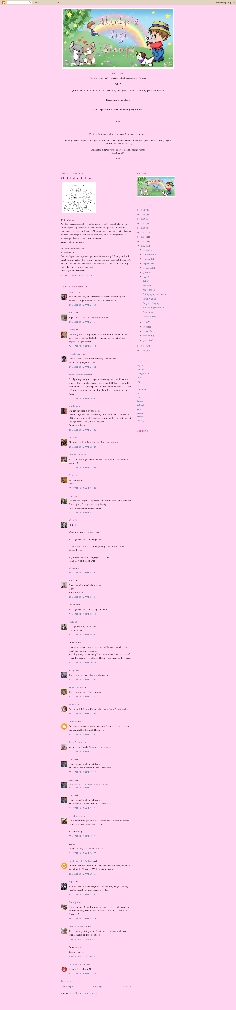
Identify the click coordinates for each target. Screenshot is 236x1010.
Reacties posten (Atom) (86, 993)
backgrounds (143, 373)
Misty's (72, 670)
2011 (143, 345)
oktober (147, 258)
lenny (71, 621)
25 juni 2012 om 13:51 (83, 572)
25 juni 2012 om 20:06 (83, 662)
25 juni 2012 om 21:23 (83, 696)
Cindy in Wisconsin (78, 926)
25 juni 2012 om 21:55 (83, 713)
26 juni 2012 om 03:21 (83, 836)
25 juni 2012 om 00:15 (83, 398)
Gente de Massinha (78, 964)
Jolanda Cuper (75, 353)
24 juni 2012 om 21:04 (83, 321)
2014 (143, 236)
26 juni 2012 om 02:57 (83, 751)
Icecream (147, 285)
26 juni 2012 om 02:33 (83, 734)
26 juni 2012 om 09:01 (83, 873)
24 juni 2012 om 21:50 (83, 346)
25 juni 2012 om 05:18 (83, 467)
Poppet (72, 881)
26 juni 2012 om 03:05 (83, 772)
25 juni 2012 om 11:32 (83, 512)
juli (145, 272)
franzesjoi (73, 902)
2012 (143, 245)
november (148, 254)
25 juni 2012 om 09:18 (83, 488)
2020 (143, 209)
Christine (73, 721)
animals (140, 369)
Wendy (72, 329)
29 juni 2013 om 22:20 (83, 973)
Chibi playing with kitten (154, 294)
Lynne (72, 759)
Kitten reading (149, 298)
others (140, 416)
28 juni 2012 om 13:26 (83, 918)
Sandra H (73, 291)
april (145, 326)
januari (146, 340)
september (148, 263)
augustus (147, 267)
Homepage (97, 986)
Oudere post (126, 986)
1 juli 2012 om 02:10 (82, 939)
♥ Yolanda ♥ (74, 406)
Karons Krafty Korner (79, 374)
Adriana (72, 704)
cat (138, 385)
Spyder (72, 475)
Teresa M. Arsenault (78, 742)
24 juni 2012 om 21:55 (83, 366)
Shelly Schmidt (76, 454)
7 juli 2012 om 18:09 (82, 956)
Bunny (146, 280)
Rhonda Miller (76, 687)
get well (140, 404)
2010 (143, 350)
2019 (143, 214)
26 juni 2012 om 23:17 (83, 894)
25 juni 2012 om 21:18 (83, 679)
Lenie (71, 495)
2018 (143, 218)
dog (139, 393)
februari (147, 335)
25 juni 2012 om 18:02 (83, 613)
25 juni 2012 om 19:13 (83, 634)
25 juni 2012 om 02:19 (83, 446)
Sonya (72, 312)
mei (145, 322)
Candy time (148, 312)
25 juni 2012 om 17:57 (83, 596)
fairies (140, 400)
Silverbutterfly (75, 815)
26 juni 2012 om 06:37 (83, 853)
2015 (143, 232)
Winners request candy (153, 307)
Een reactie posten (69, 981)
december (148, 249)
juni (145, 276)
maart (146, 331)
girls (139, 408)
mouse (140, 412)
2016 (143, 227)
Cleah (71, 437)
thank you (141, 420)
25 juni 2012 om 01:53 (83, 429)
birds (139, 377)
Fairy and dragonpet (152, 303)
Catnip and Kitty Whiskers (81, 860)
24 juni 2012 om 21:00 (83, 304)
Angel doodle (149, 289)
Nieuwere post (67, 986)
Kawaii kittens (149, 316)
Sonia (71, 580)
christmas (141, 389)
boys (139, 381)
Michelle (73, 520)
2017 (143, 223)
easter (139, 397)
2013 (143, 241)
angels (140, 365)
